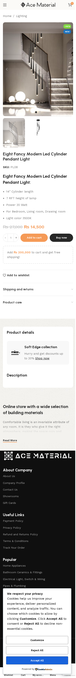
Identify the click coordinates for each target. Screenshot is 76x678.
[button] (7, 69)
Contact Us (10, 489)
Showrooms (11, 496)
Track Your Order (14, 547)
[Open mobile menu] (5, 5)
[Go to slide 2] (40, 112)
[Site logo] (38, 4)
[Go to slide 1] (36, 112)
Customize (37, 640)
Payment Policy (13, 520)
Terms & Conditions (15, 541)
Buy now (61, 237)
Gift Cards (9, 502)
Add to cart (34, 237)
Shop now (42, 358)
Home (7, 16)
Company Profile (14, 482)
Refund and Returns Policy (20, 534)
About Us (9, 476)
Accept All (37, 660)
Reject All (37, 650)
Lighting (21, 16)
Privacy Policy (12, 527)
